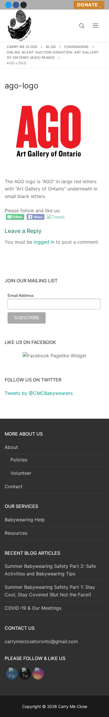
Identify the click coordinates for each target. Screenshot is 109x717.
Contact (13, 486)
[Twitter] (8, 5)
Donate (87, 5)
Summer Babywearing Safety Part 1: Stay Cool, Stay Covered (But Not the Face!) (50, 591)
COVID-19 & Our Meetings (33, 608)
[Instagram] (23, 5)
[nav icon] (95, 25)
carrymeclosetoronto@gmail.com (41, 641)
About (11, 447)
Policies (18, 460)
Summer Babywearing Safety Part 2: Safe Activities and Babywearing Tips (50, 570)
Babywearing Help (25, 519)
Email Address (21, 295)
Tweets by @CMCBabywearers (39, 393)
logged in (44, 242)
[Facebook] (16, 5)
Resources (16, 533)
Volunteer (20, 473)
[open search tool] (82, 26)
